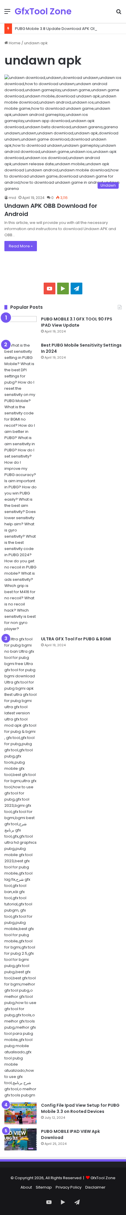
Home (14, 43)
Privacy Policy (68, 1187)
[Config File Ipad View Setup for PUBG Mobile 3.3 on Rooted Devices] (20, 1113)
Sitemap (44, 1187)
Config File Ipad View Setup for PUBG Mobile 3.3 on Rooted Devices (80, 1108)
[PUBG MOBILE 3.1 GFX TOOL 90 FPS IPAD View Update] (20, 327)
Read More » (21, 246)
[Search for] (119, 13)
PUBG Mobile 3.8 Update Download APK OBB (56, 28)
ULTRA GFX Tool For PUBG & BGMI (76, 639)
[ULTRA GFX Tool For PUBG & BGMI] (20, 867)
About (26, 1187)
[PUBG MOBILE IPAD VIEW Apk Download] (20, 1139)
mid (12, 197)
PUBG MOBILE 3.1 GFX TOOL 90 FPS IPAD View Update (76, 322)
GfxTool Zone (103, 1178)
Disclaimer (95, 1187)
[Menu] (7, 13)
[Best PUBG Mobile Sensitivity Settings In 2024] (20, 487)
